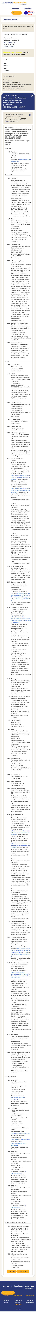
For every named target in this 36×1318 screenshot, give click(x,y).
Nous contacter (8, 1293)
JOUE (7, 121)
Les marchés (6, 1296)
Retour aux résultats (10, 19)
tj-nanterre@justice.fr (18, 1172)
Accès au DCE (23, 1271)
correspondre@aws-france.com (20, 1133)
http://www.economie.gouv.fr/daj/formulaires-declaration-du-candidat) (20, 477)
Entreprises (30, 1296)
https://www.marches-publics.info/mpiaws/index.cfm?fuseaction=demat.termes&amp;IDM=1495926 (21, 619)
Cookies (18, 1309)
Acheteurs (18, 1304)
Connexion (16, 13)
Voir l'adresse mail (9, 42)
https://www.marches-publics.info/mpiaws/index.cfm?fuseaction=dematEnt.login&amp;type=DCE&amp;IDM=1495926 (21, 596)
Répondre (12, 1271)
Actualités (28, 8)
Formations (14, 8)
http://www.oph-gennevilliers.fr (20, 1139)
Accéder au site (9, 47)
